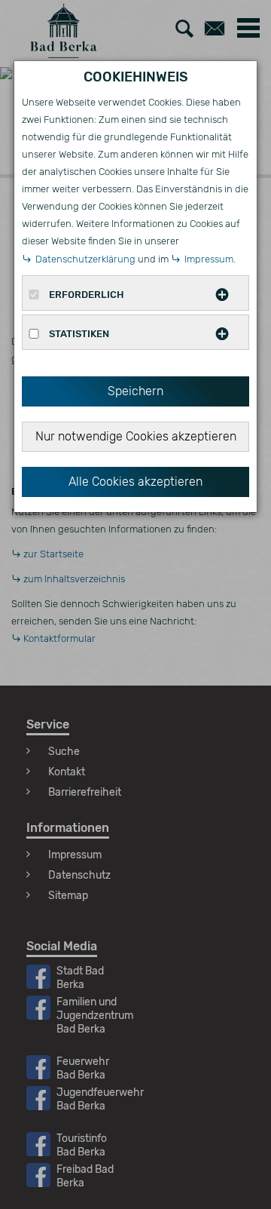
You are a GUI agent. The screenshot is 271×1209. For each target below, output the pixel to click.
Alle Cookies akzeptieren (135, 481)
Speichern (135, 391)
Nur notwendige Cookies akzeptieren (135, 436)
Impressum (208, 259)
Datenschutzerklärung (85, 259)
